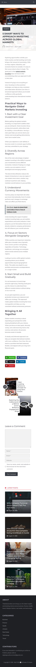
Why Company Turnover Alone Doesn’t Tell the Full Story (17, 505)
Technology (6, 635)
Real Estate (6, 632)
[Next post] (30, 405)
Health (4, 626)
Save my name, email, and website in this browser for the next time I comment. (18, 466)
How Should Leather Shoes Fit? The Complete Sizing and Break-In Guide (18, 530)
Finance (6, 29)
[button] (33, 2)
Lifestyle (5, 629)
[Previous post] (5, 386)
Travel (4, 638)
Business (5, 619)
